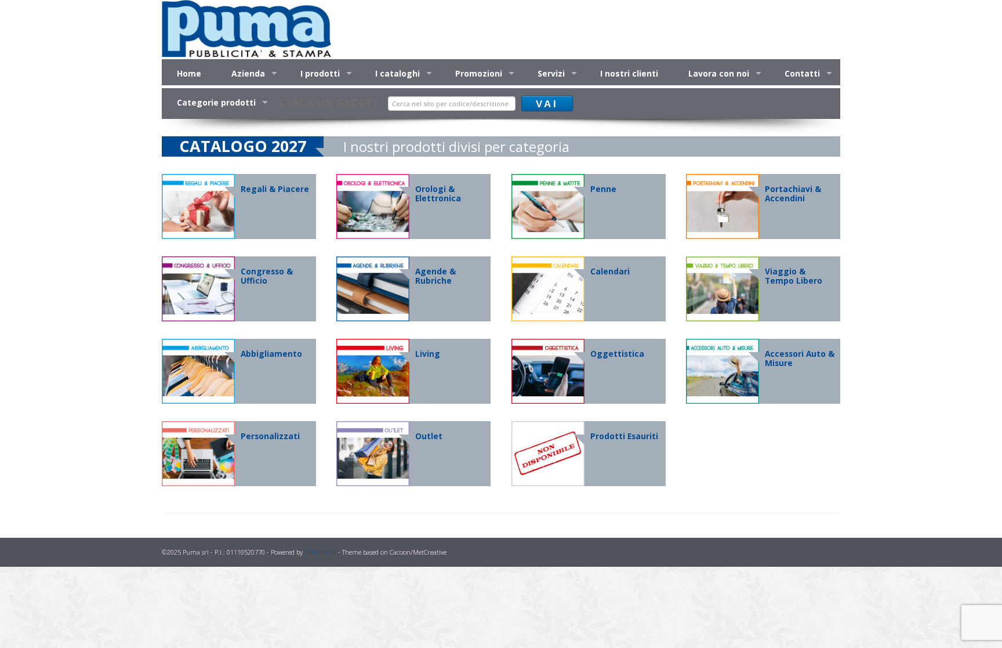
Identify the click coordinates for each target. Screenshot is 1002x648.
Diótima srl (320, 552)
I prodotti (320, 73)
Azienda (248, 73)
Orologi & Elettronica (438, 193)
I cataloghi (397, 73)
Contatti (802, 73)
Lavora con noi (718, 73)
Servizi (551, 73)
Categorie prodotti (216, 102)
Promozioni (478, 73)
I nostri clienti (629, 73)
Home (189, 73)
